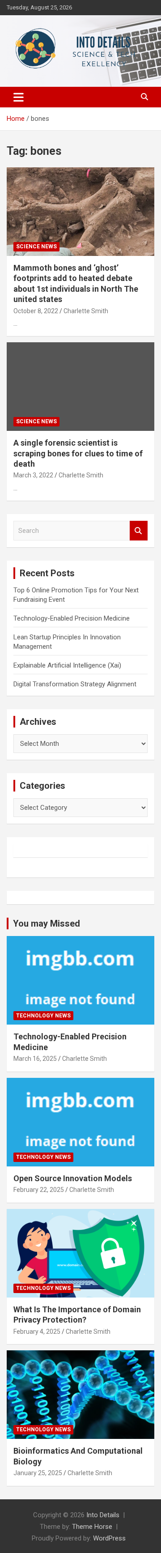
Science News (36, 246)
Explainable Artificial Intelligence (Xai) (67, 665)
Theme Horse (92, 1527)
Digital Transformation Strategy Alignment (74, 684)
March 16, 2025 (35, 1058)
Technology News (43, 1016)
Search (139, 531)
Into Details (102, 1515)
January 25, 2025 (37, 1472)
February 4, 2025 (36, 1331)
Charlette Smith (86, 311)
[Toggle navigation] (18, 97)
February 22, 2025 (38, 1189)
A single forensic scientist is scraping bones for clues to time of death (78, 453)
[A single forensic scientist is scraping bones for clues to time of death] (80, 386)
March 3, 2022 (33, 475)
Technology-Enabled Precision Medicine (71, 618)
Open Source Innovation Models (72, 1178)
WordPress (109, 1538)
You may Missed (46, 923)
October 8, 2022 (35, 311)
